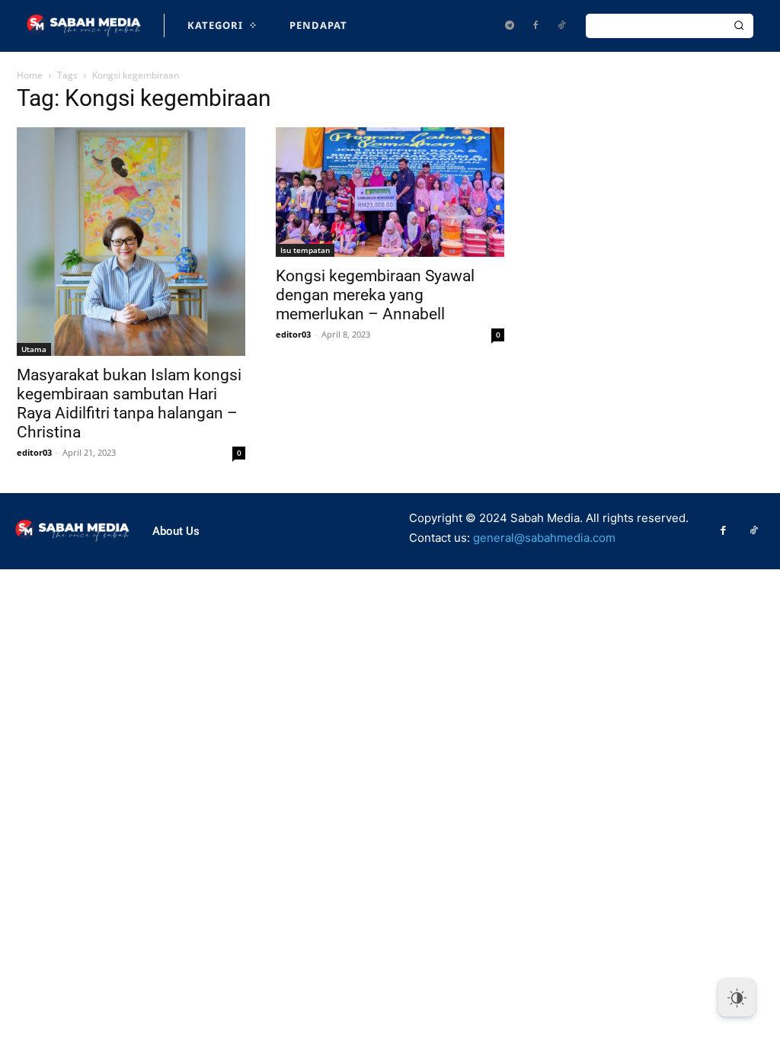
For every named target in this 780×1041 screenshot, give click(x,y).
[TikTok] (561, 26)
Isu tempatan (305, 250)
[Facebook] (535, 26)
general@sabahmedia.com (544, 537)
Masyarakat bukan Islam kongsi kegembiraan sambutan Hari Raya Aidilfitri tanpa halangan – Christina (129, 403)
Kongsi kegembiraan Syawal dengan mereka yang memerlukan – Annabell (375, 295)
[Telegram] (509, 26)
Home (30, 75)
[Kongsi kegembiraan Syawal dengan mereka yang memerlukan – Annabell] (390, 192)
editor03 (34, 452)
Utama (33, 349)
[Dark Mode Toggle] (736, 997)
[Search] (738, 26)
